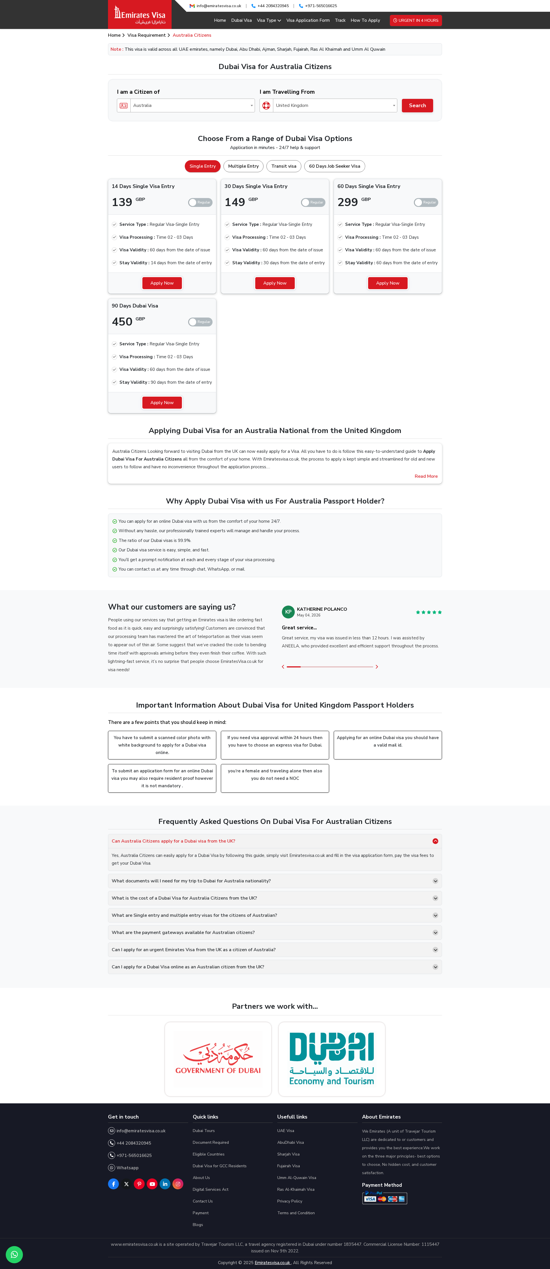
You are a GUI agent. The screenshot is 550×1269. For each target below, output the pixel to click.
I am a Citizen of (138, 92)
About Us (201, 1177)
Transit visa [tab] (283, 166)
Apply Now (162, 283)
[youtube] (152, 1183)
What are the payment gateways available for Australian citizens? (183, 932)
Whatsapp (128, 1168)
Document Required (211, 1142)
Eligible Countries (209, 1154)
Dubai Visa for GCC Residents (220, 1166)
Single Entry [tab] (203, 166)
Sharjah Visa (288, 1154)
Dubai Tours (204, 1130)
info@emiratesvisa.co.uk (219, 6)
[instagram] (177, 1183)
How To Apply (365, 20)
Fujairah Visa (288, 1166)
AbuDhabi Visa (290, 1142)
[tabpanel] (275, 293)
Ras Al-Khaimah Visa (296, 1189)
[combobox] (186, 105)
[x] (126, 1183)
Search (417, 105)
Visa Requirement (146, 35)
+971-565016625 (321, 6)
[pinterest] (139, 1183)
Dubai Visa (241, 20)
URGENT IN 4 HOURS (419, 20)
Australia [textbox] (142, 105)
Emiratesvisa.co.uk (273, 1263)
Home (220, 20)
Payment (201, 1213)
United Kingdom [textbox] (292, 105)
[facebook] (113, 1183)
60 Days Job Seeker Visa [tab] (334, 166)
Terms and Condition (296, 1213)
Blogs (198, 1224)
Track (340, 20)
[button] (283, 667)
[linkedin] (165, 1183)
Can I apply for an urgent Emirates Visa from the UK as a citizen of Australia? (194, 950)
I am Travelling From (287, 92)
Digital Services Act (210, 1189)
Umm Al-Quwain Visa (296, 1177)
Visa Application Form (308, 20)
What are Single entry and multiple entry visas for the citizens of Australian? (194, 915)
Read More (426, 476)
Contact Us (203, 1201)
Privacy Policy (289, 1201)
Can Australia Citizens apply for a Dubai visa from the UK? (173, 841)
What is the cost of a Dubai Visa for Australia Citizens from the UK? (184, 898)
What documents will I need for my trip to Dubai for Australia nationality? (191, 881)
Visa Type (266, 20)
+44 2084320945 (273, 6)
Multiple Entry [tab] (243, 166)
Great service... (299, 627)
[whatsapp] (14, 1254)
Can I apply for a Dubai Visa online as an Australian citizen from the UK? (188, 967)
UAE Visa (285, 1130)
